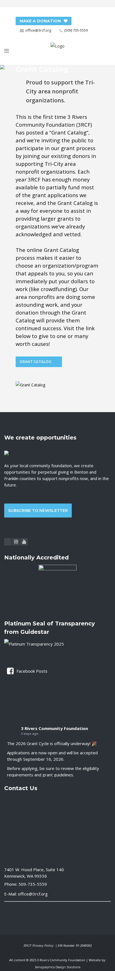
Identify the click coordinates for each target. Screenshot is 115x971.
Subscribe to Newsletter (38, 510)
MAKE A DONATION (40, 20)
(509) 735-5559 (76, 30)
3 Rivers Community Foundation (54, 728)
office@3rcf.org (38, 30)
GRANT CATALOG (35, 362)
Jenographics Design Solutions (57, 967)
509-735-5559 (32, 884)
